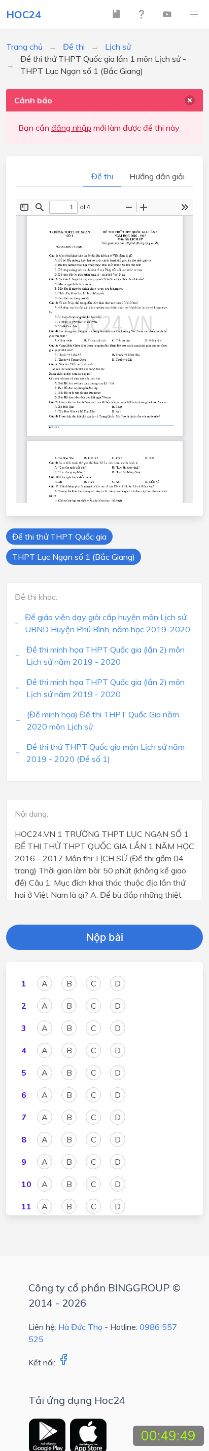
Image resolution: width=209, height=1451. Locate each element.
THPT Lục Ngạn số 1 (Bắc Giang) (73, 557)
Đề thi (74, 47)
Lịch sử (118, 47)
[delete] (190, 100)
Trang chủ (24, 47)
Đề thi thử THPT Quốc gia (59, 536)
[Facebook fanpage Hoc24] (63, 1362)
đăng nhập (71, 128)
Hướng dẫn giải (157, 176)
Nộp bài (104, 937)
